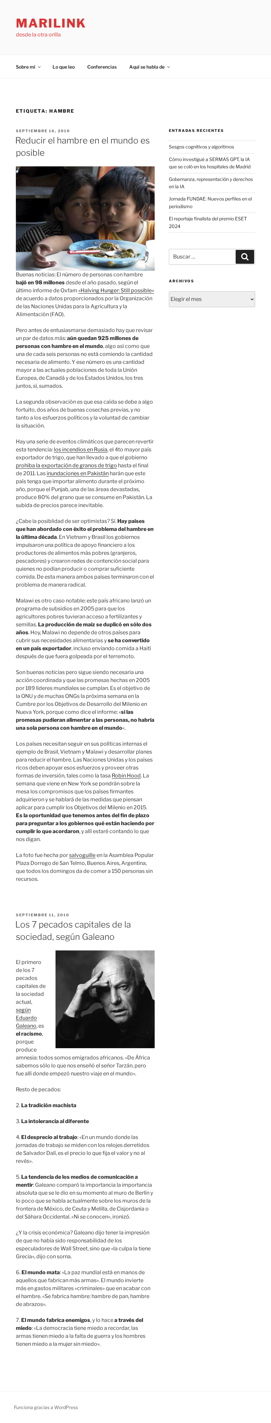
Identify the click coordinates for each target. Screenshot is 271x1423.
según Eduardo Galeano (26, 1018)
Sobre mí (25, 67)
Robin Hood (126, 775)
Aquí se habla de (147, 67)
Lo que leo (64, 67)
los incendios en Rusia (80, 449)
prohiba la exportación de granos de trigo (66, 465)
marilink (51, 23)
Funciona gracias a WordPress (46, 1407)
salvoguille (82, 855)
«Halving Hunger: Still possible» (116, 290)
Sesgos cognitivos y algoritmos (201, 146)
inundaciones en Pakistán (78, 473)
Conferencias (102, 67)
